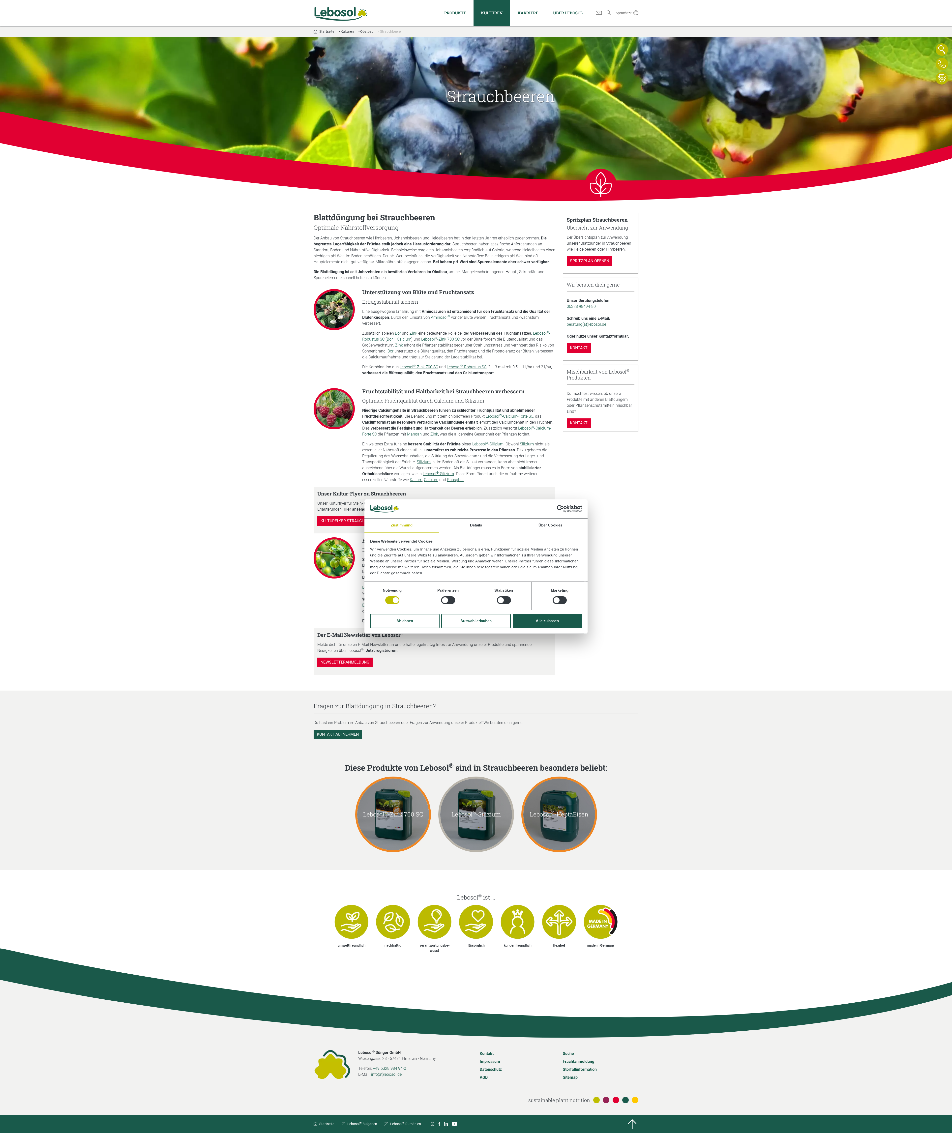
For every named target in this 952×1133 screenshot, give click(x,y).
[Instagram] (432, 1124)
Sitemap (570, 1077)
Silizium (527, 444)
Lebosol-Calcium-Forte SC (509, 416)
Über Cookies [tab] (550, 525)
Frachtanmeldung (578, 1061)
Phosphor (455, 479)
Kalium (416, 479)
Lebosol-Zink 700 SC (440, 339)
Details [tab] (476, 525)
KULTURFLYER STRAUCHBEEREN (350, 521)
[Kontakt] (599, 13)
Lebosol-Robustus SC (466, 367)
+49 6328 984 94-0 (389, 1068)
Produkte (455, 12)
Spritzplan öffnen (589, 261)
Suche (568, 1053)
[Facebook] (439, 1124)
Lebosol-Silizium (488, 444)
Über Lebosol (568, 12)
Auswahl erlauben (476, 621)
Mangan (414, 434)
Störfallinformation (580, 1069)
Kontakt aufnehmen (338, 734)
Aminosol (440, 317)
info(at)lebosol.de (386, 1074)
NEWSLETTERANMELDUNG (345, 662)
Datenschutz (491, 1069)
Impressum (490, 1061)
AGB (484, 1077)
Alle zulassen (547, 621)
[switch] (448, 600)
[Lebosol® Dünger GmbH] (341, 13)
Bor (398, 333)
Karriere (528, 12)
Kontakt (579, 348)
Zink (413, 333)
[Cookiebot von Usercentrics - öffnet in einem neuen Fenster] (560, 508)
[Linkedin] (446, 1124)
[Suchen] (609, 13)
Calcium (404, 339)
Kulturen (492, 12)
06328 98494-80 (581, 306)
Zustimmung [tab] (402, 525)
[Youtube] (454, 1124)
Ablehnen (404, 621)
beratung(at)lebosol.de (586, 324)
